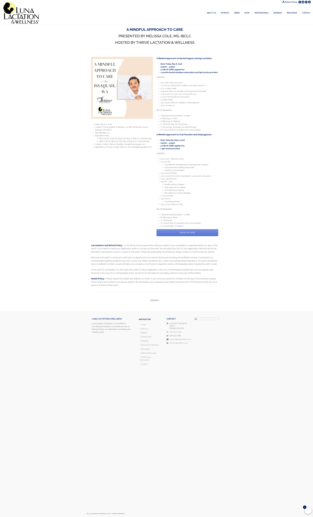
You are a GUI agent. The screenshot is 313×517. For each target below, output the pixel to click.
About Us (211, 13)
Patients (225, 13)
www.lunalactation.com (179, 343)
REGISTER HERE (187, 233)
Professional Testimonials (145, 358)
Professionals (261, 13)
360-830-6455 (175, 332)
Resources (292, 13)
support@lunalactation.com (180, 339)
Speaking (277, 13)
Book (247, 13)
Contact (306, 13)
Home (143, 325)
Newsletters (145, 349)
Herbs (237, 13)
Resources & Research (150, 345)
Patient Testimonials (148, 353)
